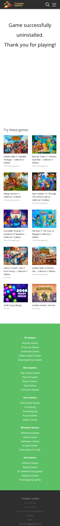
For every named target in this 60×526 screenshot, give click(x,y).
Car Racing (30, 407)
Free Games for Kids (30, 449)
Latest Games (30, 437)
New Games (30, 385)
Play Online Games (30, 372)
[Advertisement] (30, 87)
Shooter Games (30, 343)
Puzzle (6, 308)
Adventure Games (30, 432)
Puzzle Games (30, 415)
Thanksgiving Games (30, 479)
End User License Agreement (30, 511)
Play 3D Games (30, 377)
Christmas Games (30, 389)
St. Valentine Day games (30, 471)
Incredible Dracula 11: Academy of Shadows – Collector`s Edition (15, 233)
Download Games (30, 351)
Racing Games (30, 467)
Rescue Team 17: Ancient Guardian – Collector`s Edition (44, 159)
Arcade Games (30, 445)
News (30, 519)
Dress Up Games (30, 347)
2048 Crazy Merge (13, 305)
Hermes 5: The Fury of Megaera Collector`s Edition (43, 233)
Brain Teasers (30, 381)
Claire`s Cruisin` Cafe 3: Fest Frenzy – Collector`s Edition (15, 271)
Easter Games (30, 419)
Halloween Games (30, 441)
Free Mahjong (30, 411)
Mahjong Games (30, 475)
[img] (54, 5)
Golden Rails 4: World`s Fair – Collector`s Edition (43, 269)
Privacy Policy (30, 507)
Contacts (30, 515)
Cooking (7, 277)
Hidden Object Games (30, 355)
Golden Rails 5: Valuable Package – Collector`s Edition (15, 159)
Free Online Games (30, 402)
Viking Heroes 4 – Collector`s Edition (12, 195)
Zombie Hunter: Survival (43, 305)
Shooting (36, 308)
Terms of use (30, 502)
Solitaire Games (30, 462)
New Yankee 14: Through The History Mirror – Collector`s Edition (44, 196)
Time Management (11, 166)
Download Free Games (30, 359)
